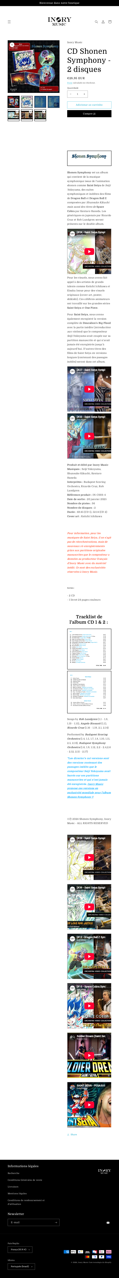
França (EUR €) (18, 1249)
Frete (69, 83)
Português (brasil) (20, 1266)
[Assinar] (56, 1222)
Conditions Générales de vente (25, 1180)
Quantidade (73, 88)
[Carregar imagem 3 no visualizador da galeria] (40, 102)
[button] (9, 21)
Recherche (13, 1173)
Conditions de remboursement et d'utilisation (26, 1202)
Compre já (89, 113)
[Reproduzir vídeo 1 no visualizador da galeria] (14, 115)
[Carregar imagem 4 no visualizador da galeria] (54, 102)
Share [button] (74, 1134)
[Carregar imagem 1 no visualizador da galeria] (14, 102)
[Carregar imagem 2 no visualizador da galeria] (27, 102)
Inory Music (83, 1262)
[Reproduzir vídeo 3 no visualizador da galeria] (40, 115)
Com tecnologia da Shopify (100, 1262)
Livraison (13, 1187)
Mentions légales (17, 1193)
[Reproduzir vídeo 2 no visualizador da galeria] (27, 115)
